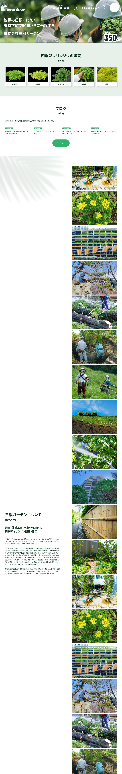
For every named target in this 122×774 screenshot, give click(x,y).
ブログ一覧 (60, 143)
